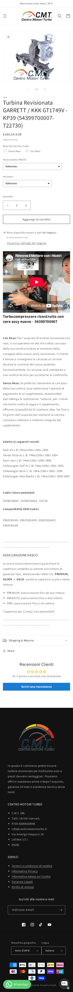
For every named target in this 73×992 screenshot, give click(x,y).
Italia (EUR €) (22, 950)
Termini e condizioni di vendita (32, 866)
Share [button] (11, 651)
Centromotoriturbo (31, 985)
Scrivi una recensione (36, 687)
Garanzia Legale (22, 881)
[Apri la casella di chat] (64, 983)
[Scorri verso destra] (45, 89)
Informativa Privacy (25, 871)
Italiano (50, 950)
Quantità (8, 196)
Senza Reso (14, 151)
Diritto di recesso (23, 887)
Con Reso (35, 151)
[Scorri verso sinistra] (28, 89)
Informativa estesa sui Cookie (31, 876)
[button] (5, 16)
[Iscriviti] (60, 910)
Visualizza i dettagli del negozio (27, 243)
